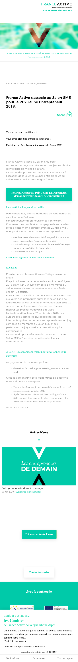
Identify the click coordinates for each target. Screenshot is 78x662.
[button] (8, 9)
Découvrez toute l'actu (39, 534)
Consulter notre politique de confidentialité (24, 646)
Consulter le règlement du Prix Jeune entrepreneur (30, 257)
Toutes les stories (39, 572)
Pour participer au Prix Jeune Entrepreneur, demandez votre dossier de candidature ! (39, 194)
